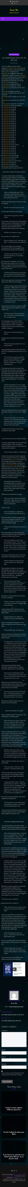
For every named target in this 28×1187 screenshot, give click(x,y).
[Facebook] (16, 3)
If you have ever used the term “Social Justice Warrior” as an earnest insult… (13, 1156)
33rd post (6, 146)
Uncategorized (14, 54)
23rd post (6, 129)
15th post (6, 114)
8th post (5, 100)
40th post (6, 159)
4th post (5, 88)
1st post (5, 82)
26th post (6, 134)
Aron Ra (14, 10)
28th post (6, 137)
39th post (6, 157)
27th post (6, 136)
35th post (6, 150)
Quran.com (14, 459)
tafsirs (6, 73)
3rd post (5, 86)
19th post (6, 121)
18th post (6, 120)
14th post (6, 112)
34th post (6, 148)
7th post (5, 96)
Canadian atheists (16, 1177)
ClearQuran (21, 468)
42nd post (6, 162)
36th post (6, 152)
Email (3, 1057)
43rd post (6, 164)
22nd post (6, 127)
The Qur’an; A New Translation (14, 68)
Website (3, 1064)
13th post (6, 111)
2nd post (5, 84)
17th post (6, 118)
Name (3, 1050)
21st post (6, 125)
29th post (6, 139)
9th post (5, 104)
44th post (6, 166)
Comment (4, 1030)
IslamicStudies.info (11, 465)
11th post (6, 107)
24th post (6, 130)
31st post (6, 143)
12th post (6, 109)
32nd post (6, 145)
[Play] (14, 969)
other (7, 72)
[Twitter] (14, 3)
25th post (6, 132)
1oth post (6, 105)
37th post (6, 153)
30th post (6, 141)
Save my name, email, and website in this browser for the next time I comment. (12, 1074)
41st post (6, 161)
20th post (6, 123)
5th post (5, 91)
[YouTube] (12, 3)
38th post (6, 155)
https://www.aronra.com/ (16, 1006)
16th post (6, 116)
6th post (5, 93)
